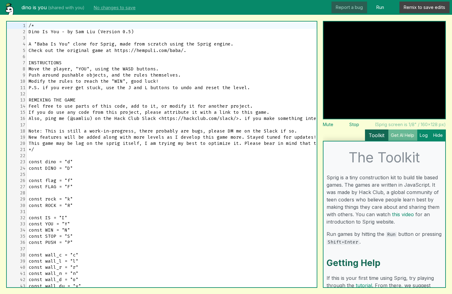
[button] (392, 7)
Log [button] (424, 135)
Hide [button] (438, 135)
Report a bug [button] (349, 7)
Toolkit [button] (376, 135)
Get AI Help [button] (402, 135)
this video (403, 214)
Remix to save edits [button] (424, 7)
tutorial (364, 285)
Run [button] (380, 7)
